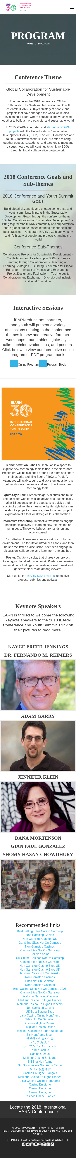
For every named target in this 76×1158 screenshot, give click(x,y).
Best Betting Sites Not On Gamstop (40, 931)
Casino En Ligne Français (40, 1073)
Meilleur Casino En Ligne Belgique (40, 1030)
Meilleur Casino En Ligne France (39, 1000)
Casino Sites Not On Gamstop (40, 950)
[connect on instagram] (40, 1144)
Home (30, 43)
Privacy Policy (45, 1127)
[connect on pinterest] (44, 1144)
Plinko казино (40, 1050)
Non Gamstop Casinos (40, 946)
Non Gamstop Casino (40, 934)
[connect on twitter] (28, 1144)
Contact (60, 1127)
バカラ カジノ (40, 1042)
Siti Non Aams (40, 954)
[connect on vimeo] (36, 1144)
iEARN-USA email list (41, 575)
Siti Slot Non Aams (40, 1061)
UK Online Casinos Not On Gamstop (40, 958)
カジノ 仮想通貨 (40, 1069)
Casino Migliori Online (39, 1023)
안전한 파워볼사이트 (39, 1038)
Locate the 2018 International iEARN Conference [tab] (38, 1109)
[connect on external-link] (52, 1144)
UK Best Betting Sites (40, 1011)
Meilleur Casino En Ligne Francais (40, 1004)
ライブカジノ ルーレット (39, 1046)
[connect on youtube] (32, 1144)
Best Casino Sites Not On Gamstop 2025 (40, 988)
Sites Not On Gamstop (39, 981)
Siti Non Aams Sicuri (39, 1034)
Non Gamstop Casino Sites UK (40, 965)
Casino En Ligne (40, 1084)
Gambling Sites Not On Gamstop (40, 942)
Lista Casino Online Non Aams (40, 1015)
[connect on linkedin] (48, 1144)
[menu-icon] (72, 7)
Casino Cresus (40, 1053)
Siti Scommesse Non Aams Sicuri (40, 1065)
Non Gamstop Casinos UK (40, 938)
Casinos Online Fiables (40, 1096)
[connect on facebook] (23, 1144)
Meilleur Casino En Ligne (39, 1057)
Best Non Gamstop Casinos (40, 996)
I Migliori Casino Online (40, 1027)
